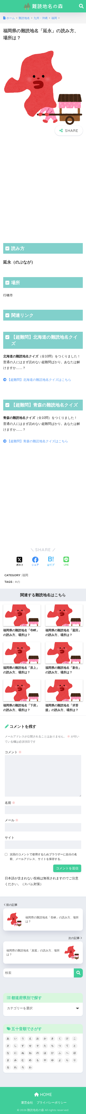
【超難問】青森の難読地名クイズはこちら (37, 441)
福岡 (25, 575)
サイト (9, 837)
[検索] (78, 972)
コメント (13, 752)
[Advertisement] (43, 189)
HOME (45, 1094)
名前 (10, 802)
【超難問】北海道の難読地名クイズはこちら (38, 379)
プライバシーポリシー (52, 1102)
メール (11, 820)
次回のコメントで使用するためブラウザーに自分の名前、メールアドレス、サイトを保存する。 (43, 857)
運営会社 (27, 1102)
